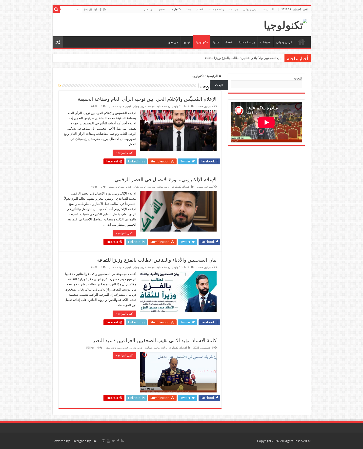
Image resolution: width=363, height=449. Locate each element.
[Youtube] (91, 10)
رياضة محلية (216, 9)
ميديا (188, 9)
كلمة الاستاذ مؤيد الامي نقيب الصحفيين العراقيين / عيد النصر (155, 340)
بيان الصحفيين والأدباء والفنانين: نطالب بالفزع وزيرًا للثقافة (243, 58)
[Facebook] (100, 10)
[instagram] (86, 10)
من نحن (149, 9)
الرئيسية (268, 9)
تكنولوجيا (175, 9)
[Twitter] (96, 10)
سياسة (151, 106)
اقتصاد (200, 9)
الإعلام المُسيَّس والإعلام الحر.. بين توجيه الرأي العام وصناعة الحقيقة (147, 99)
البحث (298, 78)
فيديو (162, 9)
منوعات (233, 9)
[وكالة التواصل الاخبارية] (285, 24)
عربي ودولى (250, 9)
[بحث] (56, 9)
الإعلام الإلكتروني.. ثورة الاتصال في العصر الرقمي (166, 179)
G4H (94, 441)
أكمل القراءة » (124, 153)
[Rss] (105, 10)
